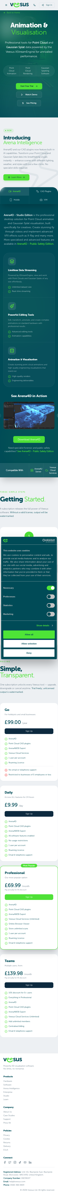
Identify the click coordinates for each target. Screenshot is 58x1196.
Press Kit (7, 1123)
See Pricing (31, 103)
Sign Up (29, 731)
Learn (5, 1099)
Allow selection (29, 643)
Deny (29, 653)
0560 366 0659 (17, 1185)
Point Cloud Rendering (27, 71)
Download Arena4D (29, 439)
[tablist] (29, 195)
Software (7, 1085)
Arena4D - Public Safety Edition (35, 243)
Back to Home (13, 12)
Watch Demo (31, 94)
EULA (5, 1150)
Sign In (49, 5)
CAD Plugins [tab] (45, 191)
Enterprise (7, 1092)
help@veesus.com (17, 1181)
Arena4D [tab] (17, 191)
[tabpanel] (29, 340)
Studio (6, 1096)
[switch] (51, 596)
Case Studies (9, 1115)
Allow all (29, 634)
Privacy (6, 1135)
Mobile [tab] (17, 200)
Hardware (7, 1081)
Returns (6, 1142)
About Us (7, 1112)
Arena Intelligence (11, 1088)
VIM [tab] (45, 200)
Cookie (6, 1139)
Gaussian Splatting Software (45, 71)
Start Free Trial (26, 86)
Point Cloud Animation (11, 71)
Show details (42, 625)
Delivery (7, 1146)
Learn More (16, 177)
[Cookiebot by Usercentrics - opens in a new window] (42, 541)
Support (7, 1119)
